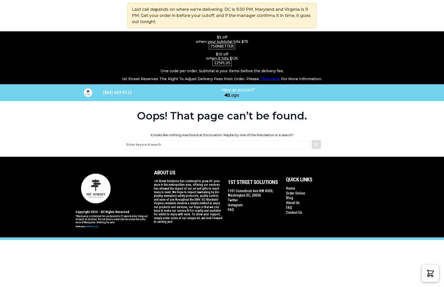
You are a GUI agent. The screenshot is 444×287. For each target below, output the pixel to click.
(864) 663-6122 (117, 92)
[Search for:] (216, 144)
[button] (430, 273)
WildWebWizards (92, 226)
